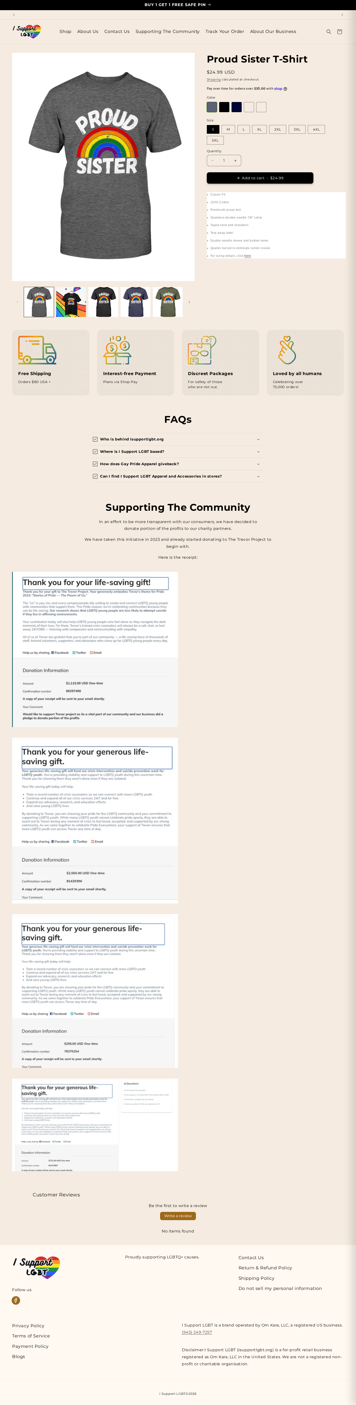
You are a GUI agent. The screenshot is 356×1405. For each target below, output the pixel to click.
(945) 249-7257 (197, 1332)
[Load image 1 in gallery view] (39, 302)
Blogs (18, 1356)
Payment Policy (30, 1346)
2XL (277, 129)
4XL (316, 129)
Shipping (214, 79)
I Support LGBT (172, 1394)
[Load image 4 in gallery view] (135, 302)
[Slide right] (189, 302)
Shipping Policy (257, 1278)
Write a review (178, 1216)
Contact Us (251, 1257)
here (247, 256)
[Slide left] (17, 302)
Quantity (214, 151)
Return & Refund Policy (265, 1268)
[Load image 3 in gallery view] (103, 302)
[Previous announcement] (13, 14)
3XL (297, 129)
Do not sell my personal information (280, 1288)
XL (259, 129)
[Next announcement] (342, 14)
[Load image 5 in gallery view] (168, 302)
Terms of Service (31, 1336)
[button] (329, 31)
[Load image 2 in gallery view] (71, 302)
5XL (215, 140)
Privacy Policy (28, 1325)
